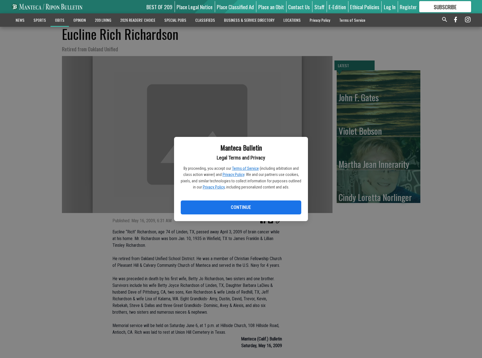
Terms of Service (245, 168)
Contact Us (299, 6)
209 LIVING (103, 20)
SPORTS (39, 20)
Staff (319, 6)
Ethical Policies (364, 6)
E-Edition (337, 6)
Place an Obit (271, 6)
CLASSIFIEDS (205, 20)
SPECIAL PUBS (175, 20)
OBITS (59, 20)
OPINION (79, 20)
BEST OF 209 (159, 6)
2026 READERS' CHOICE (137, 20)
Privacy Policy (233, 174)
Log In (390, 6)
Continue (241, 207)
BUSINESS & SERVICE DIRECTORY (249, 20)
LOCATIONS (292, 20)
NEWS (20, 20)
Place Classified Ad (235, 6)
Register (408, 6)
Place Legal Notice (195, 6)
